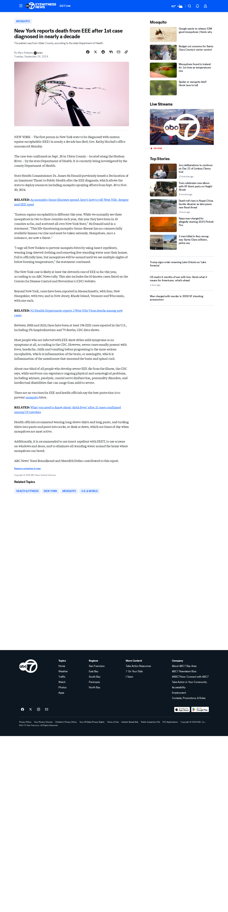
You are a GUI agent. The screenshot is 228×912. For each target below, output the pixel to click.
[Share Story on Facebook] (88, 52)
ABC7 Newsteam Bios (184, 671)
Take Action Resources (138, 666)
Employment (179, 692)
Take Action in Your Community (189, 682)
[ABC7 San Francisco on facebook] (22, 709)
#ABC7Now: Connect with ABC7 (190, 676)
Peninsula (94, 682)
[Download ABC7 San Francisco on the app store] (182, 709)
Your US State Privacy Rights (91, 722)
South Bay (94, 676)
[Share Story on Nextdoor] (111, 52)
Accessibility (179, 687)
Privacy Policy (25, 722)
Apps (61, 692)
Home (61, 666)
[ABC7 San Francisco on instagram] (38, 709)
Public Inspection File (150, 722)
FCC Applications (170, 722)
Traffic (61, 676)
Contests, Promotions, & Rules (188, 698)
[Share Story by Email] (118, 52)
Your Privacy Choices (43, 722)
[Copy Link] (126, 52)
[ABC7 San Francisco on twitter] (30, 709)
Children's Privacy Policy (66, 722)
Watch (61, 682)
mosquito (32, 397)
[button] (20, 5)
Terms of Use (113, 722)
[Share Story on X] (95, 52)
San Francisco (97, 666)
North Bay (94, 687)
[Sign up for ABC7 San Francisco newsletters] (46, 709)
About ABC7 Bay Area (184, 666)
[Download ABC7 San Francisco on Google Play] (200, 709)
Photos (62, 687)
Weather (63, 671)
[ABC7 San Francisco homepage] (41, 6)
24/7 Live (65, 6)
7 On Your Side (134, 671)
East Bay (93, 671)
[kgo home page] (28, 666)
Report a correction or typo (27, 468)
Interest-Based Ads (129, 722)
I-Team (129, 676)
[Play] (182, 127)
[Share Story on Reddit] (103, 52)
